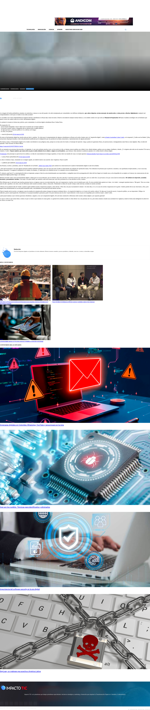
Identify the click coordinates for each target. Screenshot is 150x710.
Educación (22, 88)
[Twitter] (110, 14)
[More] (40, 106)
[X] (3, 106)
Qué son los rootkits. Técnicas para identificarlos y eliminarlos (25, 507)
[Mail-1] (119, 14)
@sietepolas (3, 154)
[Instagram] (108, 14)
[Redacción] (1, 98)
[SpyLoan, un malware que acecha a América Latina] (75, 631)
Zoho (1, 299)
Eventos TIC (55, 299)
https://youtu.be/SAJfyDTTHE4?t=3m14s (11, 146)
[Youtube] (115, 14)
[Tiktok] (117, 14)
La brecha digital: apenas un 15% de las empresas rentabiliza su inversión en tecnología (21, 341)
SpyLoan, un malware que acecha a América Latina (20, 671)
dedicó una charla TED (45, 165)
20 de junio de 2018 (18, 134)
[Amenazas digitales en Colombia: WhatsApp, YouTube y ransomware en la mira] (75, 385)
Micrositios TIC (29, 88)
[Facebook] (106, 14)
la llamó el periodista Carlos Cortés (114, 137)
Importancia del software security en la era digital (20, 589)
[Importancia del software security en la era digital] (75, 549)
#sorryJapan (99, 154)
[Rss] (122, 14)
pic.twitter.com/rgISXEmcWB (111, 154)
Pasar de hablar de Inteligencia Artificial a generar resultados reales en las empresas (73, 302)
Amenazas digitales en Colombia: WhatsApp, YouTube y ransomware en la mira (32, 425)
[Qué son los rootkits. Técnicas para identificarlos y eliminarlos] (75, 467)
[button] (126, 30)
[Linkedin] (113, 14)
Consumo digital (14, 88)
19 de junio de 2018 (24, 157)
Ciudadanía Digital (5, 88)
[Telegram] (28, 106)
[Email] (34, 106)
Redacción (7, 98)
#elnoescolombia (91, 154)
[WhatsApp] (21, 106)
